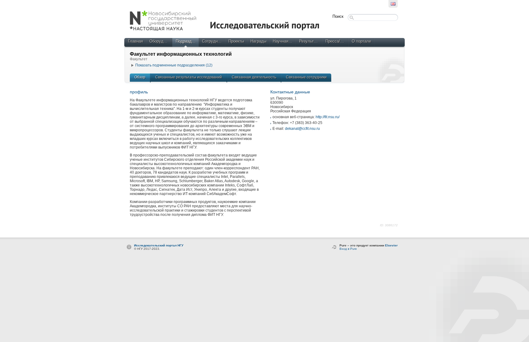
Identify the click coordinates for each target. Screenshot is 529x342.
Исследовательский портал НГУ (158, 245)
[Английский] (393, 4)
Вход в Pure (348, 248)
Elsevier (391, 245)
